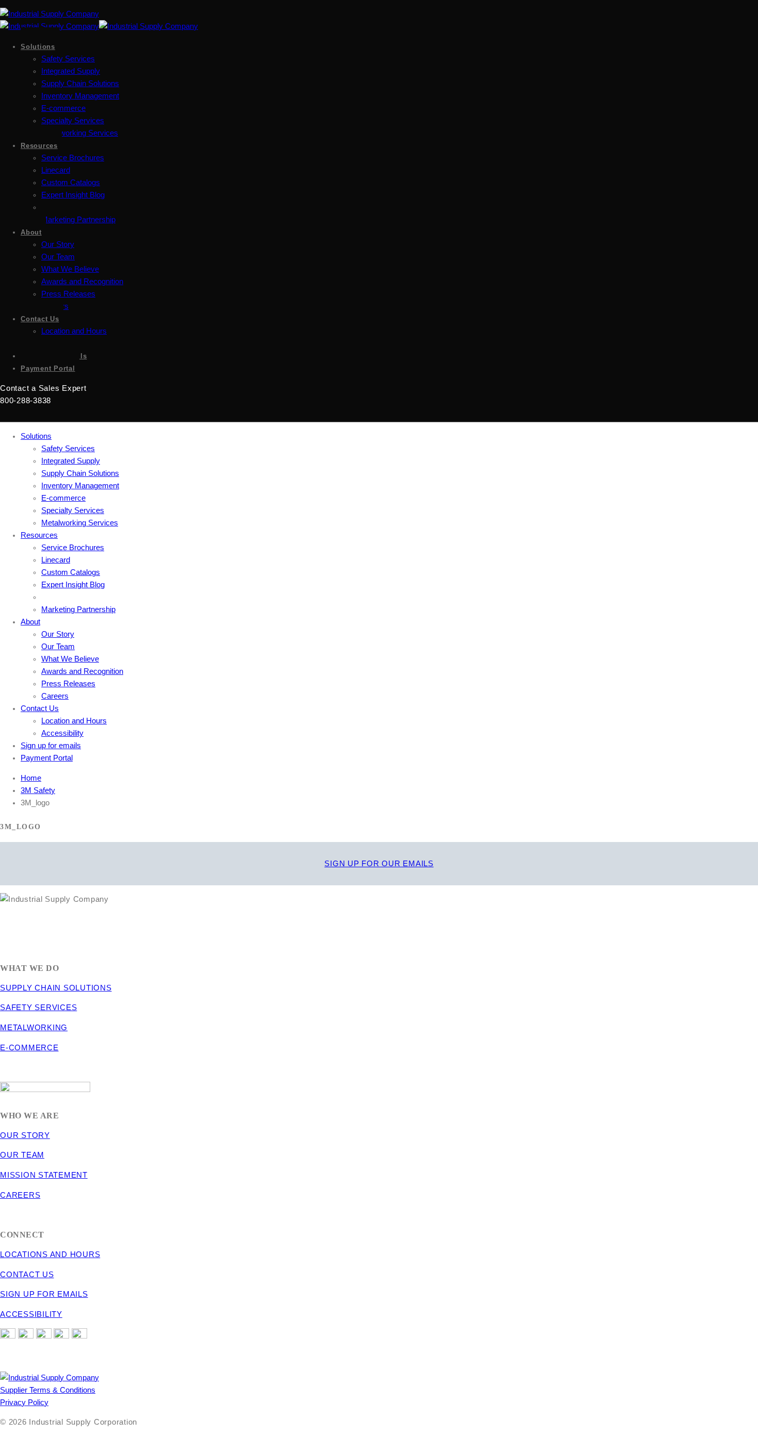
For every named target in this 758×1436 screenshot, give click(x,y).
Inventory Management (80, 96)
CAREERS (20, 1195)
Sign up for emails (51, 745)
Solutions (38, 47)
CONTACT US (27, 1274)
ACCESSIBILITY (31, 1314)
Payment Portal (48, 368)
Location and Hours (74, 331)
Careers (55, 696)
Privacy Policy (24, 1402)
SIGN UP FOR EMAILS (44, 1294)
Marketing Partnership (78, 220)
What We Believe (70, 269)
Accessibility (62, 733)
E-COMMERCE (29, 1048)
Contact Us (40, 319)
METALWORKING (34, 1028)
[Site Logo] (49, 14)
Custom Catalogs (70, 182)
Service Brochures (72, 158)
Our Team (58, 257)
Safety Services (68, 59)
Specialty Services (72, 121)
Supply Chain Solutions (80, 83)
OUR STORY (25, 1135)
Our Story (57, 244)
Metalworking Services (79, 133)
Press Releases (68, 294)
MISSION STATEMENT (44, 1175)
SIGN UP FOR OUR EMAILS (379, 864)
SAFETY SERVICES (38, 1007)
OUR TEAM (22, 1155)
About (31, 232)
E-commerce (63, 108)
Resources (39, 146)
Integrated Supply (70, 71)
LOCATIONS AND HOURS (50, 1254)
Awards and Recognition (82, 281)
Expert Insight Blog (73, 195)
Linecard (55, 170)
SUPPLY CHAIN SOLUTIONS (56, 988)
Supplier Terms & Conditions (47, 1390)
